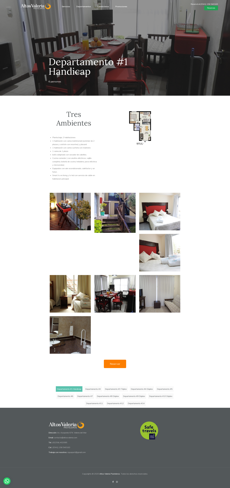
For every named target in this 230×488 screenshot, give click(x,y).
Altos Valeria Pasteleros (109, 474)
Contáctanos (103, 6)
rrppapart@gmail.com (76, 452)
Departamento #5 (164, 389)
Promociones (121, 6)
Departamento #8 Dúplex (108, 396)
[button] (211, 8)
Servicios (66, 6)
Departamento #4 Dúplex (142, 389)
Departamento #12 (115, 403)
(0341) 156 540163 (61, 447)
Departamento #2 (93, 389)
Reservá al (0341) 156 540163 (204, 4)
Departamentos (83, 6)
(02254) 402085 (59, 442)
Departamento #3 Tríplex (116, 389)
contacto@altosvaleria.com (65, 437)
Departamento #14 (136, 403)
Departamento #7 (85, 396)
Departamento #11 (94, 403)
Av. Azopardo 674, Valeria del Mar (71, 432)
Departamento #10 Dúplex (160, 396)
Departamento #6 (65, 396)
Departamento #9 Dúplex (134, 396)
